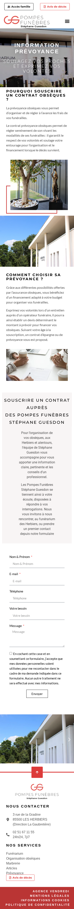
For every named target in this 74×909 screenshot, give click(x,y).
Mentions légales (49, 895)
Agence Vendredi (51, 891)
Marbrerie (13, 863)
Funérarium (14, 853)
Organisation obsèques (23, 858)
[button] (67, 21)
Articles (11, 868)
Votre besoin (18, 608)
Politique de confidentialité (38, 904)
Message (15, 626)
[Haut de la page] (37, 772)
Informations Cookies (45, 900)
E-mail (14, 574)
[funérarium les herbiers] (37, 791)
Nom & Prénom (19, 557)
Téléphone (16, 591)
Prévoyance (15, 873)
